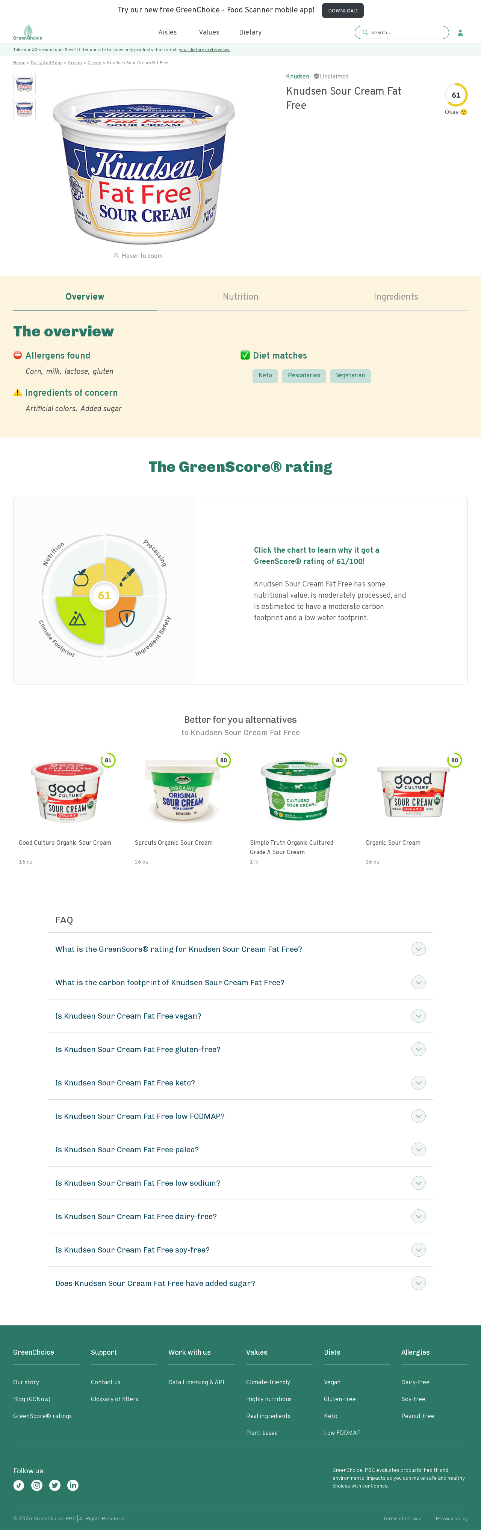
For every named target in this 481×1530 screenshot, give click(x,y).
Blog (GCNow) (31, 1399)
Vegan (332, 1383)
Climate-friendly (268, 1383)
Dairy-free (415, 1383)
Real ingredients (268, 1416)
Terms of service (402, 1519)
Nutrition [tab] (241, 297)
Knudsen (297, 77)
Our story (26, 1383)
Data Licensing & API (196, 1383)
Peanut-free (417, 1416)
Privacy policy (452, 1519)
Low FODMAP (342, 1433)
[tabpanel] (240, 367)
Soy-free (413, 1399)
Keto (265, 376)
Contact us (105, 1383)
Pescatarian (304, 376)
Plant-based (262, 1433)
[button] (402, 32)
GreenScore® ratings (42, 1416)
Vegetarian (350, 376)
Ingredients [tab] (396, 297)
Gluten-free (340, 1399)
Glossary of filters (114, 1399)
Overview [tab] (84, 297)
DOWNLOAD (343, 11)
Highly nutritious (269, 1399)
